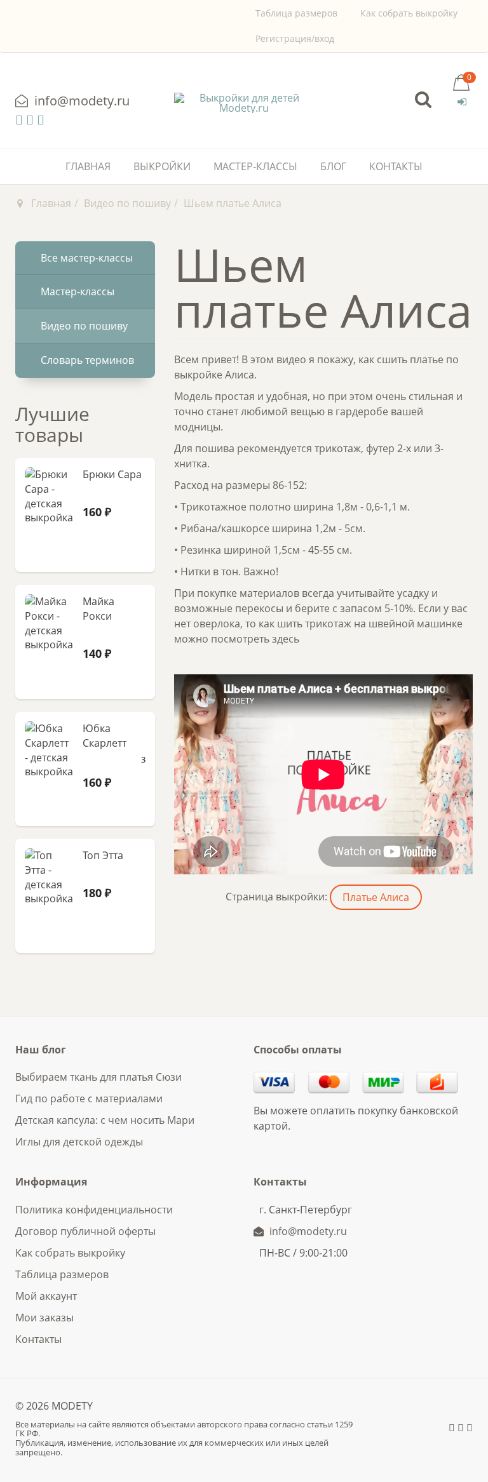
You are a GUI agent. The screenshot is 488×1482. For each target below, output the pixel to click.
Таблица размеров (296, 13)
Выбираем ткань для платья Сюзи (98, 1077)
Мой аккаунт (46, 1296)
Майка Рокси (98, 608)
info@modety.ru (80, 100)
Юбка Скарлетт (104, 735)
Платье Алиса (375, 897)
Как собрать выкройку (409, 13)
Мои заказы (44, 1318)
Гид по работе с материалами (89, 1098)
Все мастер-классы (87, 258)
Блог (333, 166)
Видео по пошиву (127, 203)
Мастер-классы (255, 166)
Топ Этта (103, 855)
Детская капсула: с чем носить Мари (104, 1120)
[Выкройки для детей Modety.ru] (244, 103)
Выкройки (162, 166)
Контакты (396, 166)
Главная (88, 166)
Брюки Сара (112, 474)
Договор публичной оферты (85, 1231)
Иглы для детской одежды (79, 1142)
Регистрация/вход (294, 38)
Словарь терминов (87, 360)
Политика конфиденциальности (94, 1210)
